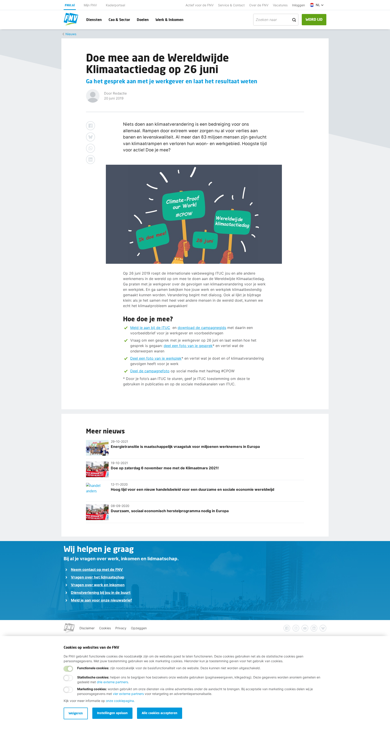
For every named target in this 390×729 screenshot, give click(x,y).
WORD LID (314, 19)
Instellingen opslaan (112, 713)
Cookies (105, 628)
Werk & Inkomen (169, 19)
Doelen (143, 19)
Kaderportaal (115, 5)
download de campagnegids (202, 327)
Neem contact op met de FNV (97, 569)
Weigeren (76, 713)
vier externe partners (128, 694)
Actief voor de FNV (200, 5)
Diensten (94, 19)
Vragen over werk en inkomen (98, 585)
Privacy (120, 628)
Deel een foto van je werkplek (155, 358)
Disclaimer (87, 628)
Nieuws (70, 34)
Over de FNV (258, 5)
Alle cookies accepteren (159, 713)
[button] (317, 5)
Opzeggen (139, 628)
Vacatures (280, 5)
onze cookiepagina (120, 701)
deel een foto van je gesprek (188, 345)
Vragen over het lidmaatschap (97, 577)
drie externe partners (112, 682)
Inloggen (298, 5)
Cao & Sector (119, 19)
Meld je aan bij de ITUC (150, 327)
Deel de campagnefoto (149, 371)
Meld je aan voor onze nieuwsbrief (101, 600)
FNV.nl (70, 5)
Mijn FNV (90, 5)
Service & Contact (231, 5)
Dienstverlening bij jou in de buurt (100, 592)
